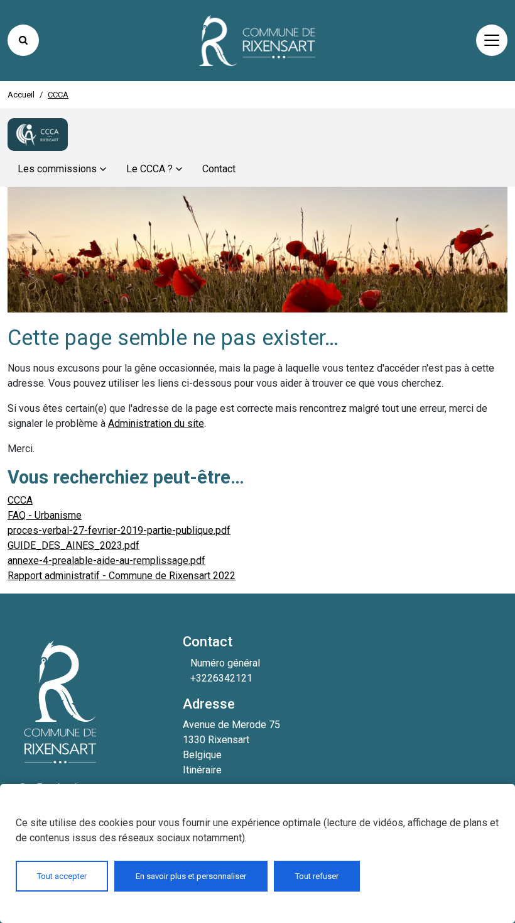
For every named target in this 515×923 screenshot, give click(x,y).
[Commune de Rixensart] (257, 40)
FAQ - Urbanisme (45, 515)
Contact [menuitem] (219, 169)
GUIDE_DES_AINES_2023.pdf (73, 545)
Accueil (21, 94)
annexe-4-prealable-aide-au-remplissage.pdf (106, 561)
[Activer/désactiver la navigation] (491, 40)
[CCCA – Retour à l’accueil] (38, 134)
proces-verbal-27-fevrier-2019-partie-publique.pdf (119, 530)
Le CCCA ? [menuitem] (149, 169)
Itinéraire (202, 770)
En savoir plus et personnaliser (191, 876)
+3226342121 (221, 678)
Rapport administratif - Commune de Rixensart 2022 (122, 576)
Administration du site (156, 423)
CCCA (20, 500)
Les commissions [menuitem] (57, 169)
